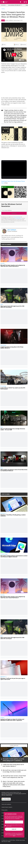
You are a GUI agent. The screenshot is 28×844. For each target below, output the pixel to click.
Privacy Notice (18, 218)
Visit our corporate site (7, 795)
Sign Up (14, 829)
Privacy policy (4, 810)
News (3, 20)
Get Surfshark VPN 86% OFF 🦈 (15, 5)
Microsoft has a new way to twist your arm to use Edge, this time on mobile (14, 771)
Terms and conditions (6, 804)
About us (3, 824)
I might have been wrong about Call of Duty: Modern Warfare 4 (13, 765)
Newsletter (24, 44)
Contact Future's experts (7, 807)
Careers (3, 818)
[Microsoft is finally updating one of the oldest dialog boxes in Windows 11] (14, 755)
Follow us (17, 44)
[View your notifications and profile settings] (20, 2)
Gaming (3, 8)
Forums (3, 827)
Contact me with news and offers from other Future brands (14, 825)
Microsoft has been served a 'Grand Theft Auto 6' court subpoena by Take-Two (14, 776)
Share (4, 44)
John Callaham (10, 20)
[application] (14, 169)
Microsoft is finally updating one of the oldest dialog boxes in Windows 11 (13, 759)
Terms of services (16, 216)
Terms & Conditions (12, 834)
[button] (26, 2)
